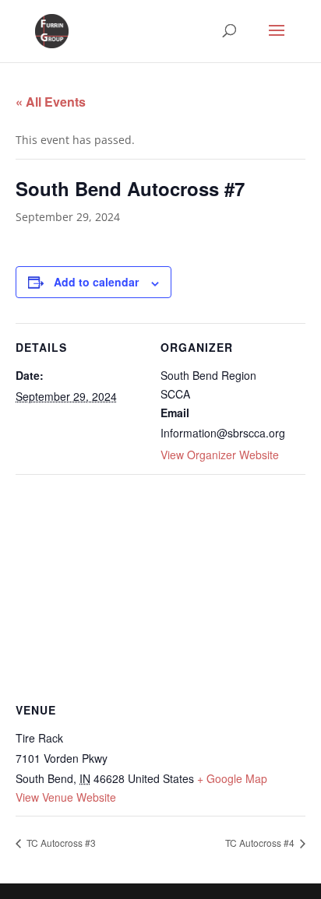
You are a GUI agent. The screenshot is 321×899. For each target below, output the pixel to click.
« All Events (51, 102)
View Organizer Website (219, 454)
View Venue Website (66, 797)
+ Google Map (232, 778)
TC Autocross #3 (60, 842)
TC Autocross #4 (261, 842)
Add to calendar (96, 282)
